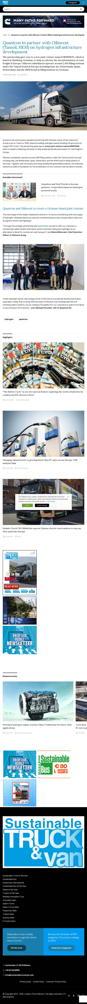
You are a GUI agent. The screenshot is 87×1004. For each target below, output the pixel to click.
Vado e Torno (8, 903)
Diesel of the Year (10, 889)
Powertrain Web (10, 910)
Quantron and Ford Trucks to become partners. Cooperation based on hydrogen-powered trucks (62, 187)
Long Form (21, 400)
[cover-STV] (43, 572)
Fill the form (16, 948)
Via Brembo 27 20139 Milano (17, 965)
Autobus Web (8, 917)
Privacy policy (25, 981)
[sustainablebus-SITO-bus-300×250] (43, 610)
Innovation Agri (9, 900)
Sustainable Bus (9, 879)
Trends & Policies (22, 468)
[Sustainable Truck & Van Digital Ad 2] (43, 21)
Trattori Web (8, 914)
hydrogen (9, 319)
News (27, 400)
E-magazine (72, 3)
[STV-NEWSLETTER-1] (43, 640)
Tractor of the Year (11, 893)
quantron (23, 319)
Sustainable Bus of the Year (14, 886)
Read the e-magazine (61, 948)
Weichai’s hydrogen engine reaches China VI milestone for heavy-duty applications (37, 726)
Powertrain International (13, 882)
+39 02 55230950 (12, 970)
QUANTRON (43, 226)
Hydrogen (63, 196)
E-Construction (9, 921)
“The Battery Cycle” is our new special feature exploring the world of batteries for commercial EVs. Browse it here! (43, 393)
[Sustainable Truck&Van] (5, 2)
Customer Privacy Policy (56, 981)
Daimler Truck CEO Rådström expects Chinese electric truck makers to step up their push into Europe (42, 530)
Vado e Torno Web (11, 907)
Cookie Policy (38, 981)
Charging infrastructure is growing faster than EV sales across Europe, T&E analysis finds (40, 462)
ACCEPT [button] (27, 505)
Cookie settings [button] (42, 505)
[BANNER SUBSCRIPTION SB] (53, 764)
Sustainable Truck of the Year (15, 875)
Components (21, 733)
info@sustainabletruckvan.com (19, 975)
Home (5, 35)
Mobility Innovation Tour (13, 896)
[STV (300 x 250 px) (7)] (19, 793)
